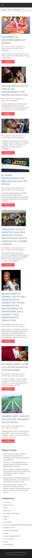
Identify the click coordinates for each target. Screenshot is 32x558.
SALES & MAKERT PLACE (11, 536)
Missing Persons (9, 527)
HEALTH (6, 516)
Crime (4, 101)
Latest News (7, 522)
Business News (8, 505)
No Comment (13, 101)
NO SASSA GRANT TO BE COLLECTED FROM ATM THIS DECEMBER (15, 367)
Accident (6, 502)
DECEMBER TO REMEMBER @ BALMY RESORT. (14, 40)
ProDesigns (21, 554)
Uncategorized (8, 544)
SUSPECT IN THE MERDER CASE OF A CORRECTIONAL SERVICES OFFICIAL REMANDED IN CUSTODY (15, 464)
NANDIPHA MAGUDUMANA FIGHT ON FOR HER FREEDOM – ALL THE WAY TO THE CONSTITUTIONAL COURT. (16, 480)
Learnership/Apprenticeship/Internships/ (17, 525)
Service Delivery (7, 138)
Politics (5, 533)
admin (20, 47)
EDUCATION (7, 510)
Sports (5, 542)
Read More (8, 61)
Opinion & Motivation (10, 530)
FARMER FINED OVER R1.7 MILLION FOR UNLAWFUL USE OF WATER (16, 419)
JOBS (5, 519)
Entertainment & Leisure (10, 49)
